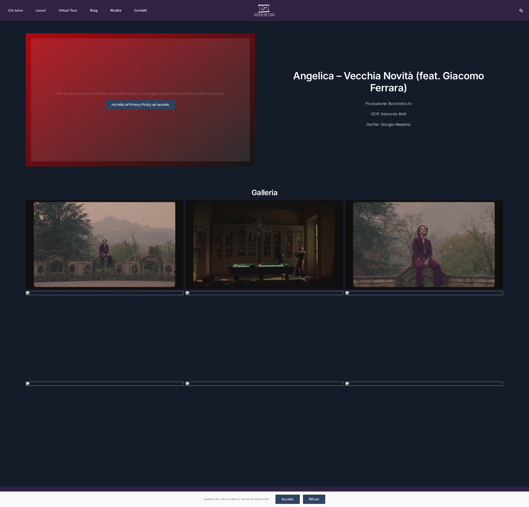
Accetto (287, 499)
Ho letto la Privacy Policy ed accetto (140, 104)
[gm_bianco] (264, 6)
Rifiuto (314, 499)
